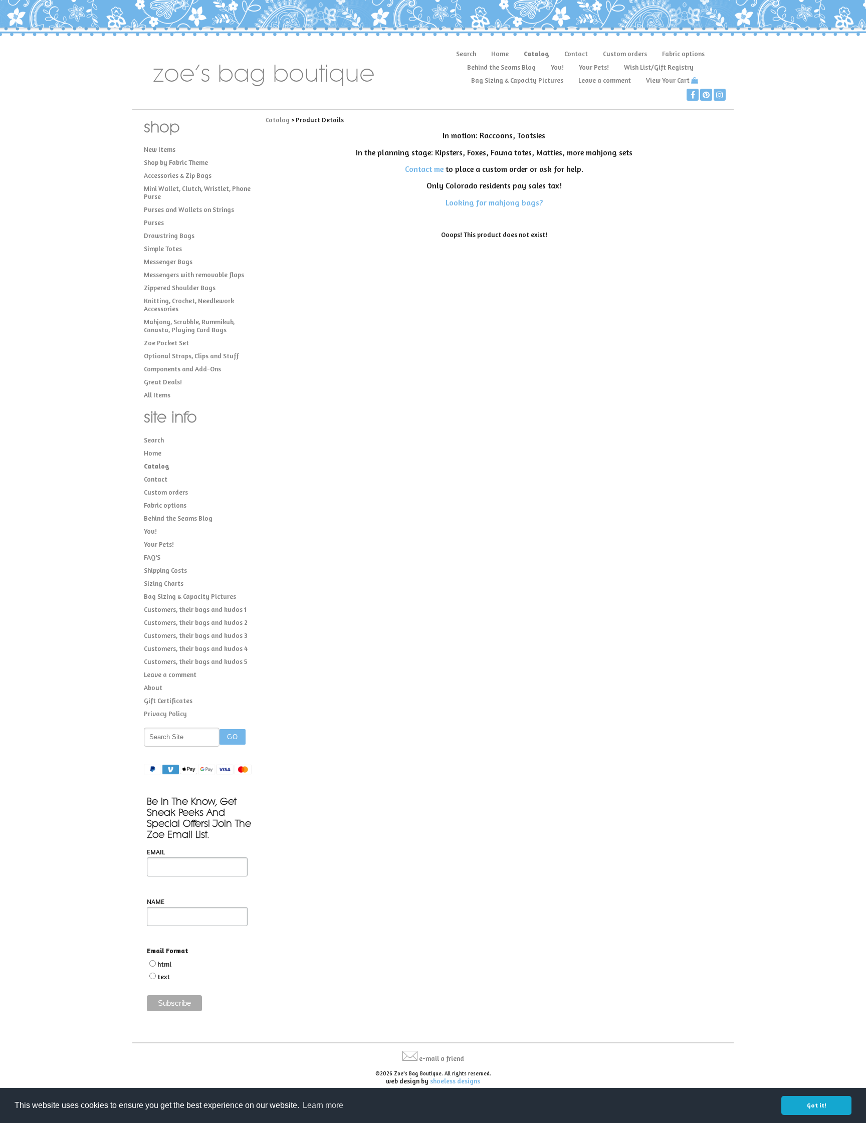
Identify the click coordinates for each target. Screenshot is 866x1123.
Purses (154, 222)
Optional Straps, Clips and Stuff (191, 356)
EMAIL (156, 852)
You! (557, 67)
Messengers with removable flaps (194, 275)
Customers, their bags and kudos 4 (196, 648)
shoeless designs (455, 1081)
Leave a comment (604, 80)
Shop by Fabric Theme (176, 162)
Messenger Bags (168, 262)
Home (500, 54)
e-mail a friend (441, 1058)
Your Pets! (594, 67)
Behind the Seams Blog (501, 67)
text (163, 977)
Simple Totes (163, 249)
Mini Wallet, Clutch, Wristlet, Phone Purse (197, 192)
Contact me (424, 169)
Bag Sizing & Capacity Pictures (517, 80)
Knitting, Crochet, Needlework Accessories (189, 305)
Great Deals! (163, 382)
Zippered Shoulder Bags (179, 288)
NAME (155, 901)
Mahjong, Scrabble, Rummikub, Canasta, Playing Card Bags (189, 326)
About (153, 688)
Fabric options (683, 54)
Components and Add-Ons (182, 369)
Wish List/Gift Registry (659, 67)
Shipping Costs (165, 570)
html (164, 964)
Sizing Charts (163, 583)
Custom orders (625, 54)
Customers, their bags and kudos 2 (196, 622)
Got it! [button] (816, 1105)
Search (466, 54)
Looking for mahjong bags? (494, 202)
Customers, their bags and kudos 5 (195, 661)
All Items (157, 395)
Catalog (536, 54)
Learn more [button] (323, 1105)
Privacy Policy (165, 714)
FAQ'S (152, 557)
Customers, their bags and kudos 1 (195, 609)
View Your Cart (668, 80)
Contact (576, 54)
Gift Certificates (168, 701)
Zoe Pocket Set (166, 343)
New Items (159, 149)
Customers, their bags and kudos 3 (196, 635)
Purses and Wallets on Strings (189, 209)
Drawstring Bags (169, 236)
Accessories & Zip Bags (177, 175)
